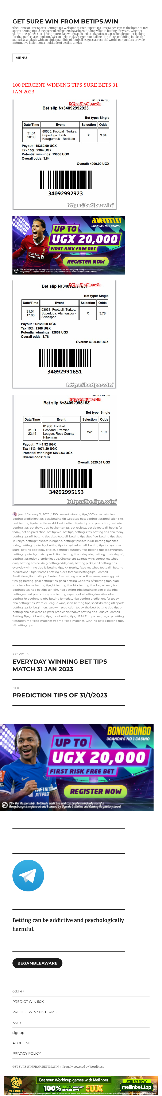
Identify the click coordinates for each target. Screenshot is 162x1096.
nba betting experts (63, 594)
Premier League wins (50, 603)
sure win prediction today (66, 607)
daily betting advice (26, 563)
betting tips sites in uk (78, 541)
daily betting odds (53, 563)
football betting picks (52, 572)
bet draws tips (39, 527)
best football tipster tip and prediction (83, 523)
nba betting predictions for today (96, 598)
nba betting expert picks (94, 589)
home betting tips (38, 585)
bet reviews (78, 527)
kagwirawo (103, 585)
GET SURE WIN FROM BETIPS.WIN (65, 21)
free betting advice (72, 576)
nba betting (67, 589)
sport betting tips (78, 603)
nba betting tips (23, 603)
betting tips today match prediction (37, 554)
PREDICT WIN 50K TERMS (34, 1012)
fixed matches (89, 567)
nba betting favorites (92, 594)
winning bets (95, 620)
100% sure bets (98, 514)
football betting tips (81, 572)
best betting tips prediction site (101, 518)
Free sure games (97, 576)
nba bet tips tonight (44, 589)
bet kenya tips (59, 527)
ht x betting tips (84, 585)
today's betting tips (83, 612)
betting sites (83, 532)
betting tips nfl (22, 536)
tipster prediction (57, 612)
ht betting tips (62, 585)
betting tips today (34, 545)
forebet (53, 576)
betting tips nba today (108, 532)
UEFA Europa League (91, 616)
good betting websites (74, 580)
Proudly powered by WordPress (83, 1067)
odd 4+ (18, 991)
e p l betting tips (105, 563)
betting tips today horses (105, 549)
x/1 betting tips (22, 625)
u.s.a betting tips (64, 616)
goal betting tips (46, 580)
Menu (21, 58)
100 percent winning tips (70, 514)
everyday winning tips (27, 567)
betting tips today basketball (67, 545)
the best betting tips (99, 607)
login (16, 1022)
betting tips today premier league (35, 558)
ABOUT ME (21, 1043)
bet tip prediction (34, 532)
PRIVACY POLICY (26, 1053)
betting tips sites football (51, 536)
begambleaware (38, 963)
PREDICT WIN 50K (28, 1002)
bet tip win (54, 532)
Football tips (37, 576)
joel (20, 514)
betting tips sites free (83, 536)
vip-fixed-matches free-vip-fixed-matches (55, 620)
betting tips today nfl (109, 554)
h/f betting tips (101, 580)
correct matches (107, 558)
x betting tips (114, 620)
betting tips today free (72, 549)
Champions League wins (77, 558)
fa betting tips (53, 567)
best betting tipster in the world (34, 523)
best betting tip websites (62, 518)
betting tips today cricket (38, 549)
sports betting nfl (103, 603)
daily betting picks (80, 563)
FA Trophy (71, 567)
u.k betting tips (40, 616)
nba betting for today (57, 598)
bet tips (68, 532)
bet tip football (98, 527)
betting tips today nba (78, 554)
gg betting (26, 580)
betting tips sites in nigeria (44, 541)
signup (18, 1033)
